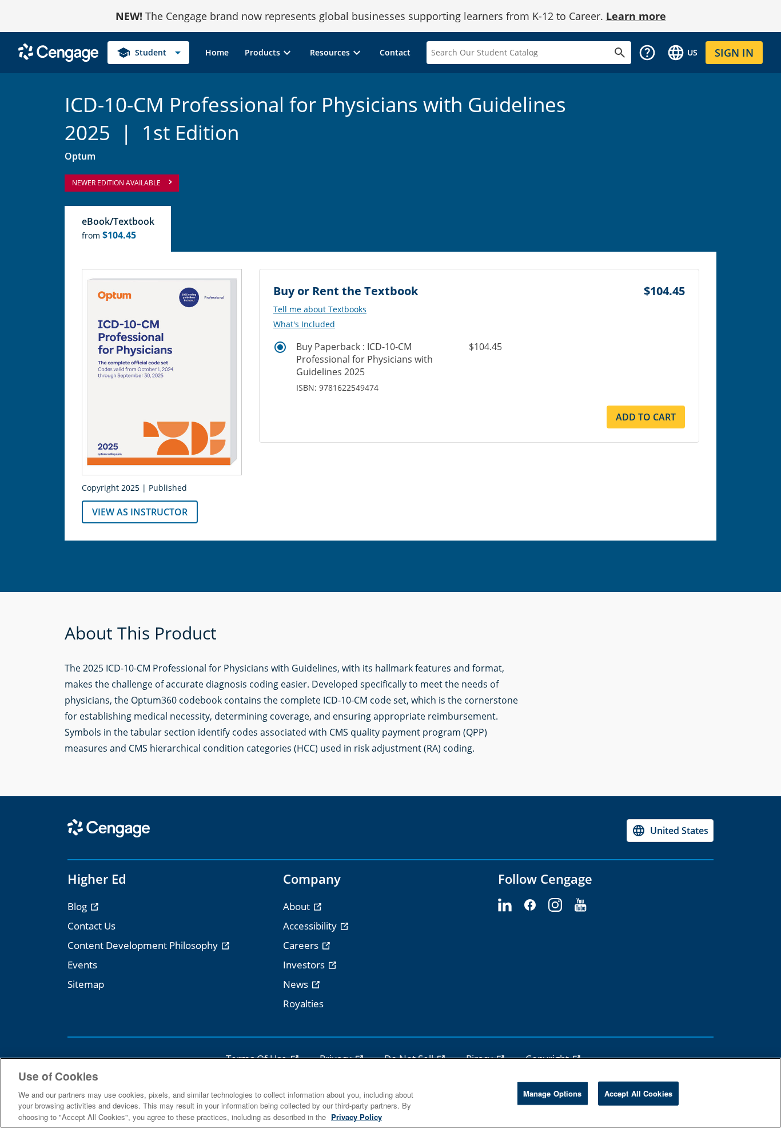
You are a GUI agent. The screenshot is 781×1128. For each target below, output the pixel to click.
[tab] (118, 229)
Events (82, 964)
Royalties (303, 1003)
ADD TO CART (646, 417)
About (297, 906)
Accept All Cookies (638, 1093)
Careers (302, 945)
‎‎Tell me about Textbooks (319, 309)
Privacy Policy (356, 1116)
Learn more (636, 16)
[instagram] (555, 905)
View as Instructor (140, 512)
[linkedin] (505, 905)
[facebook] (530, 905)
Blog (78, 906)
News (296, 984)
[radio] (280, 347)
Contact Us (91, 925)
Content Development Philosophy (143, 945)
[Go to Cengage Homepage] (58, 51)
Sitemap (85, 984)
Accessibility (311, 925)
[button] (269, 52)
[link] (217, 52)
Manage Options (552, 1093)
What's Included (304, 324)
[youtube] (580, 905)
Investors (305, 964)
